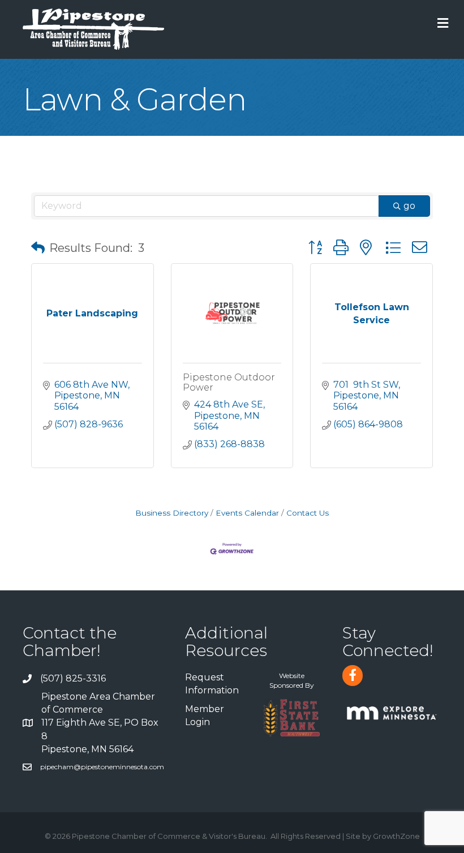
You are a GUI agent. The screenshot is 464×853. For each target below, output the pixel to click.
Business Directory (171, 512)
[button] (38, 248)
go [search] (409, 205)
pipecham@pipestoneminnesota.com (102, 766)
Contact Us (307, 512)
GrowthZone (396, 836)
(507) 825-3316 (73, 678)
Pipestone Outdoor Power (229, 382)
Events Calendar (247, 512)
